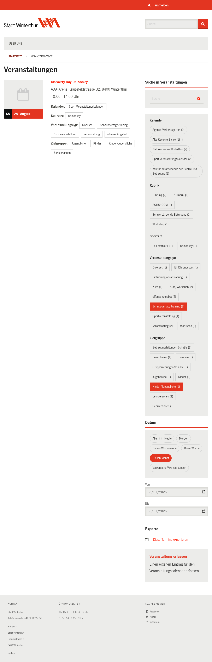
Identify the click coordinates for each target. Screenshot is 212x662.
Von (147, 484)
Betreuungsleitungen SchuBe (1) (172, 347)
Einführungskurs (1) (186, 267)
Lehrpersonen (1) (163, 396)
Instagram (155, 622)
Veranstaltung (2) (163, 326)
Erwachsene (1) (162, 357)
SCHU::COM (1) (162, 204)
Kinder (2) (184, 377)
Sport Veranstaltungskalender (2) (172, 159)
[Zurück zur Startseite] (32, 26)
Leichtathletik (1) (163, 246)
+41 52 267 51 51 (33, 618)
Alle (155, 438)
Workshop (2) (188, 326)
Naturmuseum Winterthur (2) (170, 149)
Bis (147, 503)
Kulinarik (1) (181, 195)
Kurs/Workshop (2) (181, 287)
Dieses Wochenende (165, 448)
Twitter (153, 617)
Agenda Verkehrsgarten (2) (168, 129)
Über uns (15, 43)
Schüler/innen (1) (163, 406)
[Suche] (203, 24)
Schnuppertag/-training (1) (168, 306)
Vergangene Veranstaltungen (169, 467)
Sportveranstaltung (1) (166, 316)
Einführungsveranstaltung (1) (170, 277)
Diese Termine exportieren (170, 539)
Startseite (15, 56)
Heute (168, 438)
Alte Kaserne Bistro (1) (166, 139)
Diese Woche (192, 448)
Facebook (154, 611)
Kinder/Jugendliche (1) (166, 386)
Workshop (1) (161, 224)
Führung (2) (159, 195)
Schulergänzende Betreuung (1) (171, 214)
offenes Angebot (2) (164, 296)
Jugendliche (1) (162, 377)
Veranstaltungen (41, 56)
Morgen (183, 438)
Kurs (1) (157, 287)
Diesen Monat (161, 458)
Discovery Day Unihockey (69, 82)
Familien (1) (186, 357)
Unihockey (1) (188, 246)
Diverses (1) (160, 267)
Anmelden (162, 5)
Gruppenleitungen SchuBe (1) (170, 367)
